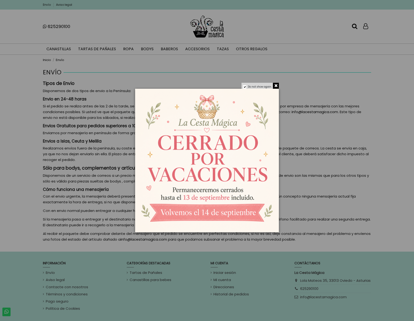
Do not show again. (260, 87)
